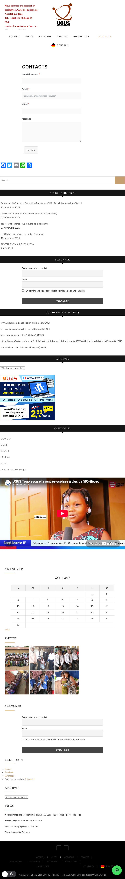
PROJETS (62, 36)
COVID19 (6, 438)
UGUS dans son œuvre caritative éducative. (22, 234)
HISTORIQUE (81, 36)
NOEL (4, 463)
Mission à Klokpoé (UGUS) (36, 322)
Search (8, 769)
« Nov (7, 629)
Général (5, 451)
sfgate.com (6, 335)
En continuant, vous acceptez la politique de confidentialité (55, 290)
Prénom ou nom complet (34, 268)
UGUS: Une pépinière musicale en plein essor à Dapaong (29, 213)
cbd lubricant (7, 347)
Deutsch (63, 45)
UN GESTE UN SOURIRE (38, 874)
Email (25, 279)
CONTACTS (104, 36)
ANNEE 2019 (52, 861)
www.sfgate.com (9, 322)
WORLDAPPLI (99, 874)
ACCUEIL (14, 36)
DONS (4, 444)
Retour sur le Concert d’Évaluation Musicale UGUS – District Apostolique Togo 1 (41, 203)
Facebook (9, 772)
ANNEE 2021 (43, 866)
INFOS (29, 36)
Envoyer (31, 150)
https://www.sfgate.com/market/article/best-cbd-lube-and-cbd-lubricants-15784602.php (45, 341)
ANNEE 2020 (70, 861)
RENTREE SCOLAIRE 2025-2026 (17, 244)
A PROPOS (45, 36)
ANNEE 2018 (34, 861)
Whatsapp (9, 775)
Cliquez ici (29, 779)
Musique (5, 457)
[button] (117, 870)
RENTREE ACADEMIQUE (14, 469)
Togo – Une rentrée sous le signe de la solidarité (24, 223)
